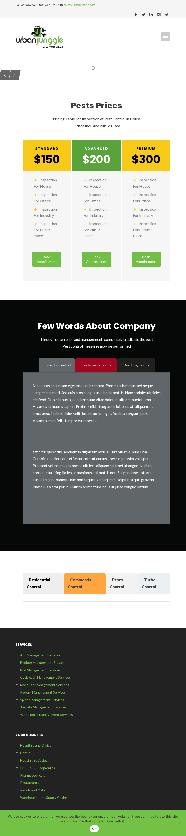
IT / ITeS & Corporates (37, 768)
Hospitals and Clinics (35, 745)
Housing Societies (33, 760)
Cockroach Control (97, 365)
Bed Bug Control (137, 365)
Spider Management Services (42, 700)
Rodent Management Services (43, 692)
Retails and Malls (32, 790)
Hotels (25, 753)
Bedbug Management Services (43, 662)
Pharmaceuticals (32, 775)
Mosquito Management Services (44, 685)
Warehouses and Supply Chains (44, 797)
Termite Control (58, 365)
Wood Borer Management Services (46, 715)
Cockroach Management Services (45, 677)
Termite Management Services (43, 707)
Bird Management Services (40, 670)
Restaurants (29, 782)
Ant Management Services (40, 655)
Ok (94, 829)
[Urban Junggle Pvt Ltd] (39, 36)
